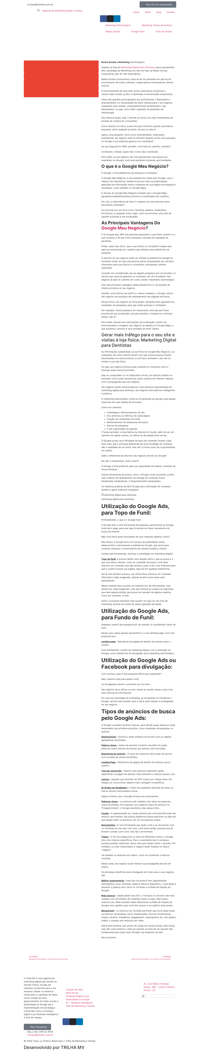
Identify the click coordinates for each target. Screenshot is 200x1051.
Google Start (138, 31)
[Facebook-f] (103, 18)
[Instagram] (110, 18)
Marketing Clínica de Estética (157, 25)
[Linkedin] (117, 18)
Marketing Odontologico (118, 25)
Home (136, 12)
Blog (158, 12)
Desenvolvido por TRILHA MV (54, 1047)
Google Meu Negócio (123, 228)
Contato (170, 12)
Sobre (148, 12)
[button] (61, 63)
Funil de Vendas (164, 31)
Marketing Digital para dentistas (137, 67)
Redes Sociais (113, 31)
